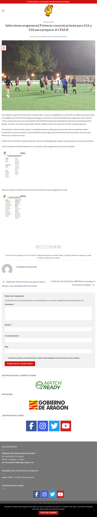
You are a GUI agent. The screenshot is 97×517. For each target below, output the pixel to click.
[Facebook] (31, 426)
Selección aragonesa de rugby (81, 255)
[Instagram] (42, 426)
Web (6, 347)
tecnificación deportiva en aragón (48, 258)
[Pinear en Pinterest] (55, 247)
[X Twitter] (54, 426)
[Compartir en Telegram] (59, 247)
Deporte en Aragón (51, 255)
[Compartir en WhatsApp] (38, 247)
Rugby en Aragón (65, 255)
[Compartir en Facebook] (42, 247)
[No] (93, 511)
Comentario (10, 304)
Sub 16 (46, 22)
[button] (3, 10)
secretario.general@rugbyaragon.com (18, 462)
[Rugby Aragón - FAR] (49, 11)
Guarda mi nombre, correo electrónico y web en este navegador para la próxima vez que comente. (44, 358)
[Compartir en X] (46, 247)
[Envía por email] (51, 247)
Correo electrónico (12, 336)
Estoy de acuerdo (48, 513)
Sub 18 (51, 22)
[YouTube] (65, 426)
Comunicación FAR (60, 36)
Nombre (8, 325)
